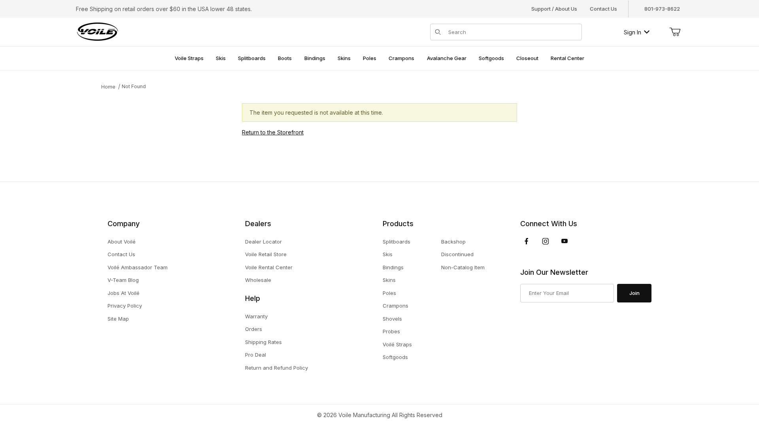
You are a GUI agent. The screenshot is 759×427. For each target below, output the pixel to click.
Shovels (392, 319)
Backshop (453, 241)
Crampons (395, 305)
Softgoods (395, 357)
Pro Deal (255, 354)
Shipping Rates (263, 342)
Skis (388, 254)
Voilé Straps (397, 344)
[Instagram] (545, 241)
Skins (389, 280)
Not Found (134, 86)
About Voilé (122, 241)
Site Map (118, 319)
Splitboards (396, 241)
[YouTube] (564, 241)
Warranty (256, 316)
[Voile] (97, 31)
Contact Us (603, 9)
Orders (253, 329)
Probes (391, 331)
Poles (389, 293)
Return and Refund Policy (276, 368)
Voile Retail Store (266, 254)
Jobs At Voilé (124, 293)
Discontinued (457, 254)
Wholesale (258, 280)
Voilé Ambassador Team (138, 267)
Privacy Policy (125, 305)
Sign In (632, 32)
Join (634, 293)
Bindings (393, 267)
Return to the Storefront (273, 132)
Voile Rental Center (269, 267)
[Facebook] (526, 241)
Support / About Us (554, 9)
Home (108, 87)
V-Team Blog (123, 280)
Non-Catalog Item (463, 267)
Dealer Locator (263, 241)
